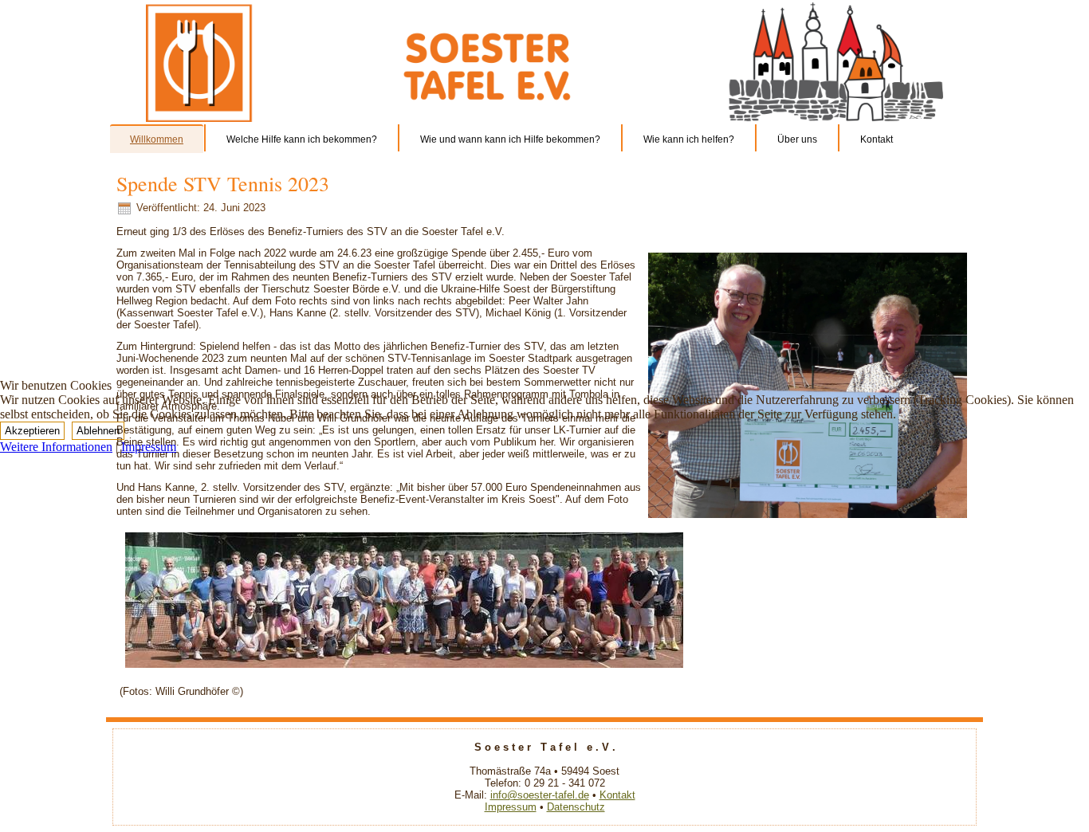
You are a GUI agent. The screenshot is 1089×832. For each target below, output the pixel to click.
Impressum (148, 446)
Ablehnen (98, 431)
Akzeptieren (32, 431)
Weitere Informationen (56, 446)
